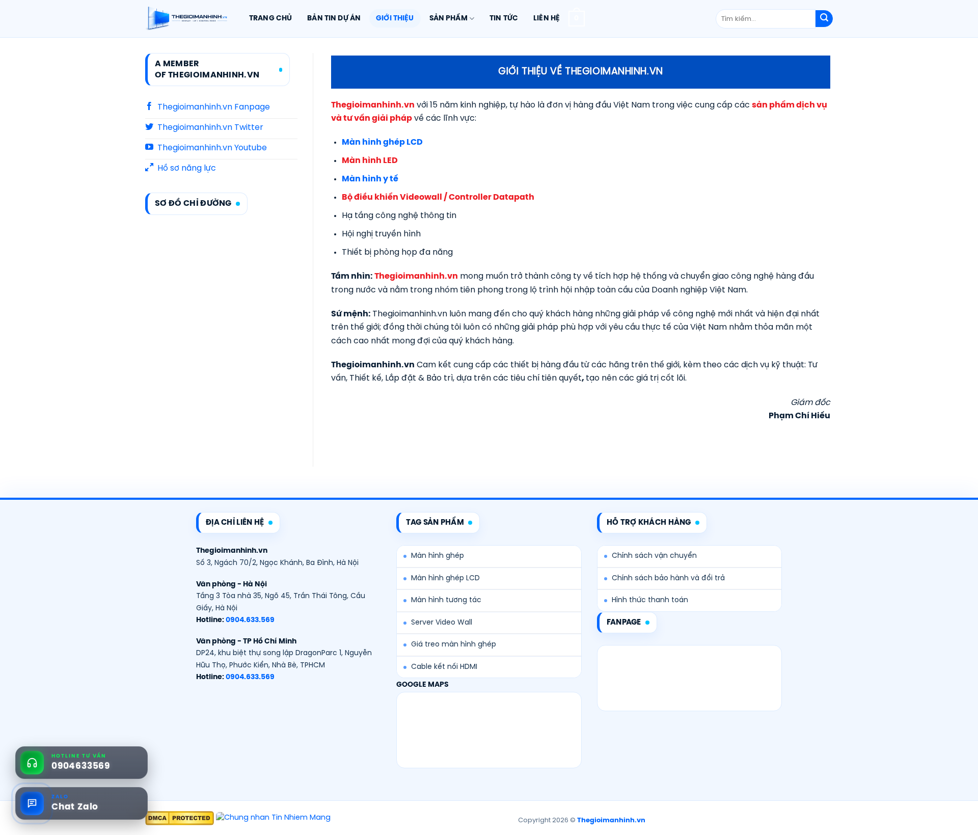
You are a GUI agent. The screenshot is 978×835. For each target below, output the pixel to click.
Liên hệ (546, 18)
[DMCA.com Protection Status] (179, 818)
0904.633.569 (250, 620)
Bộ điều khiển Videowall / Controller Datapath (438, 197)
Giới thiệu (395, 18)
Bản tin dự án (334, 18)
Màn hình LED (370, 160)
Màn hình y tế (370, 179)
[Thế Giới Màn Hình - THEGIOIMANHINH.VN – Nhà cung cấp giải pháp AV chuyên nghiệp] (186, 19)
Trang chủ (270, 18)
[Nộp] (824, 19)
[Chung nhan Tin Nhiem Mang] (273, 818)
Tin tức (504, 18)
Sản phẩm (448, 18)
